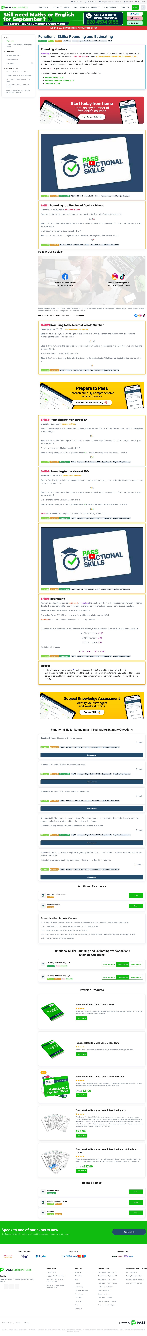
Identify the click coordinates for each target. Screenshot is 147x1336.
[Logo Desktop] (15, 7)
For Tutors (78, 1297)
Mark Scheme (123, 964)
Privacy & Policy (7, 1323)
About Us (78, 1272)
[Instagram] (115, 276)
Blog (76, 1279)
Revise (67, 7)
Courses (56, 7)
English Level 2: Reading (105, 1287)
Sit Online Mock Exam (13, 55)
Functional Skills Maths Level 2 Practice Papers (18, 86)
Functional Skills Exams (105, 1297)
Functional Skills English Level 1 (107, 1283)
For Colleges (79, 1294)
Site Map (26, 1323)
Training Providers (109, 7)
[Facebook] (65, 276)
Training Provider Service (133, 1276)
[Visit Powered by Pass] (132, 1323)
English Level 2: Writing (105, 1290)
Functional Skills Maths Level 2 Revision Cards (18, 80)
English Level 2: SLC (104, 1294)
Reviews (77, 1283)
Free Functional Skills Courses (107, 1301)
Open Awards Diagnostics (134, 1283)
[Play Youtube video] (92, 163)
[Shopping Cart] (143, 7)
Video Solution (136, 964)
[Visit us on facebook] (6, 1286)
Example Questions (12, 59)
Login (135, 7)
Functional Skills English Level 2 (107, 1276)
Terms (18, 1323)
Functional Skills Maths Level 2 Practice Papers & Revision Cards (18, 91)
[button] (91, 755)
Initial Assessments (132, 1272)
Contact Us (125, 7)
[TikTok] (122, 276)
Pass (76, 1305)
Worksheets (19, 63)
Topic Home (10, 41)
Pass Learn (78, 1308)
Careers (94, 7)
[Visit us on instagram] (11, 1286)
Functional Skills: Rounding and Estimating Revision (19, 45)
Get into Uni (84, 7)
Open (136, 895)
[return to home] (15, 1270)
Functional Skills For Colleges (135, 1279)
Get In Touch (129, 1232)
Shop (76, 7)
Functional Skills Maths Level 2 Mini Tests (19, 75)
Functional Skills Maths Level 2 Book (17, 72)
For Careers (78, 1301)
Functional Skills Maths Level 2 (107, 1272)
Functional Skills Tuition (82, 1290)
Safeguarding (79, 1287)
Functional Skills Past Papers (106, 1305)
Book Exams (43, 7)
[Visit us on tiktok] (17, 1286)
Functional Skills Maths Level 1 (107, 1279)
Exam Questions (109, 964)
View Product (82, 1018)
